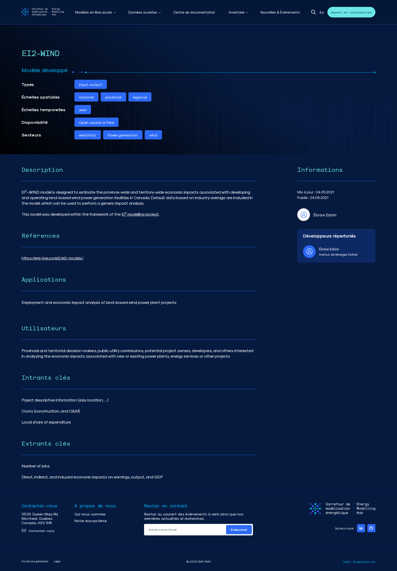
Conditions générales (35, 561)
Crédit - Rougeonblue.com (359, 561)
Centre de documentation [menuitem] (194, 12)
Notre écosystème (90, 520)
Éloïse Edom (329, 249)
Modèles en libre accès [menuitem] (93, 12)
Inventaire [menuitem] (236, 12)
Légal (57, 561)
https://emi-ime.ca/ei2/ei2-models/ (53, 257)
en (322, 12)
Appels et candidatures (351, 12)
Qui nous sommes (90, 514)
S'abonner (238, 529)
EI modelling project (140, 214)
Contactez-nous (41, 531)
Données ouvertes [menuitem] (142, 12)
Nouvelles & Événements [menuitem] (280, 12)
